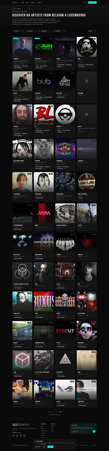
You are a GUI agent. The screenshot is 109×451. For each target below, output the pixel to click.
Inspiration (43, 433)
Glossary (43, 435)
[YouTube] (24, 435)
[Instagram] (17, 435)
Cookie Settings (94, 445)
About (27, 2)
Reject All (44, 446)
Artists (42, 426)
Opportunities (44, 430)
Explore (32, 2)
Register (52, 426)
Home (22, 2)
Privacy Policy (43, 444)
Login (52, 428)
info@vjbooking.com (16, 432)
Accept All (50, 446)
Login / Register (92, 2)
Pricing (52, 430)
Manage (38, 446)
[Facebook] (13, 435)
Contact (39, 2)
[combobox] (19, 31)
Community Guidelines (84, 445)
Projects (43, 428)
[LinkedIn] (20, 435)
